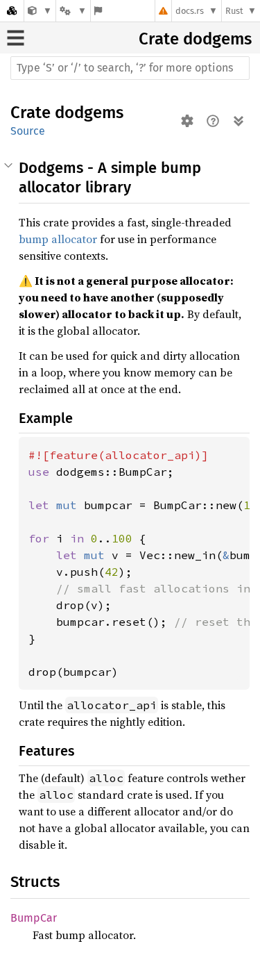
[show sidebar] (15, 37)
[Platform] (72, 11)
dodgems (217, 39)
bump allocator (58, 239)
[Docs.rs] (12, 11)
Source (27, 131)
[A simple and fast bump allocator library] (39, 11)
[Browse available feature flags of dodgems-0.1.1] (98, 11)
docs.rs (189, 11)
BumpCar (33, 917)
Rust (234, 11)
